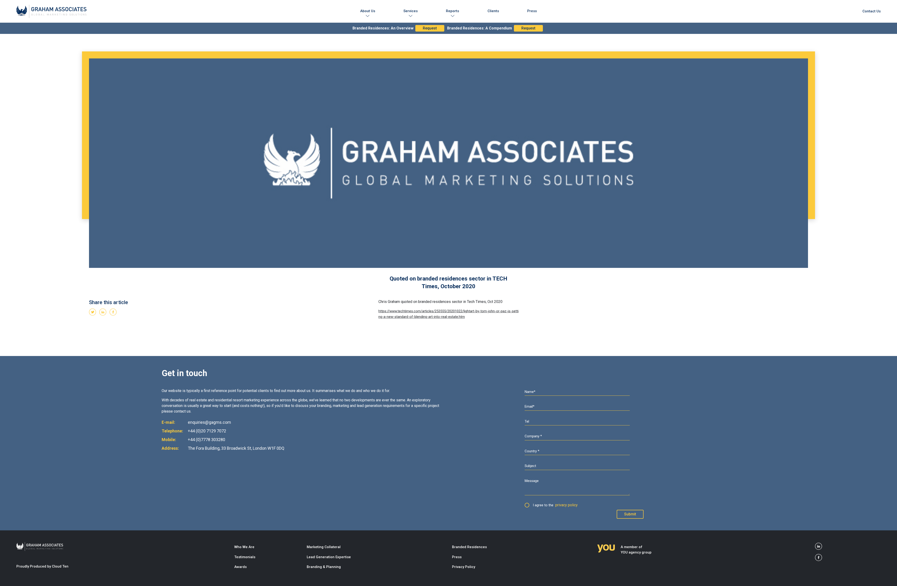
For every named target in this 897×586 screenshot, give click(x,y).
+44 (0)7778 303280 (206, 439)
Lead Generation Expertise (329, 557)
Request (430, 28)
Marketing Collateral (324, 547)
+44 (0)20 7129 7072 (207, 430)
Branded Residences (469, 547)
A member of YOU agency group (636, 549)
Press (532, 11)
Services (410, 11)
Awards (240, 567)
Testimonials (244, 557)
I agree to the (555, 505)
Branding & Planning (324, 567)
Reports (452, 11)
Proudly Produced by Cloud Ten (42, 566)
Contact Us (871, 11)
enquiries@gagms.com (209, 422)
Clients (493, 11)
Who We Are (244, 547)
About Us (367, 11)
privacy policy (566, 505)
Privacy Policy (463, 567)
